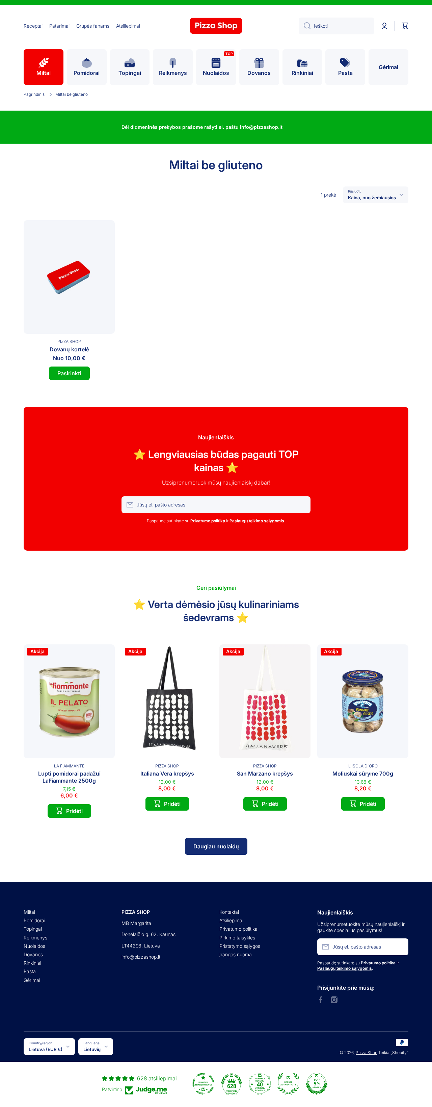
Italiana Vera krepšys (167, 773)
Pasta (30, 971)
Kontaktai (229, 912)
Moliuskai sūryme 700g (362, 773)
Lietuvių (92, 1049)
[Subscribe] (302, 504)
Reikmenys (35, 937)
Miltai (29, 912)
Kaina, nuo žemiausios (372, 197)
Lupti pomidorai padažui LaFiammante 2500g (69, 777)
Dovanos (33, 954)
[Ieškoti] (304, 26)
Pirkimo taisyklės (237, 937)
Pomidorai (34, 920)
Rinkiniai (32, 963)
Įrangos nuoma (235, 954)
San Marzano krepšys (265, 773)
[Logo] (216, 26)
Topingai (33, 929)
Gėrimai (32, 980)
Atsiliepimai (231, 920)
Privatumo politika (238, 929)
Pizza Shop (366, 1052)
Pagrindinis (34, 94)
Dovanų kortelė (69, 349)
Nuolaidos (34, 946)
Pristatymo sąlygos (239, 946)
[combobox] (336, 26)
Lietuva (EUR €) (45, 1049)
